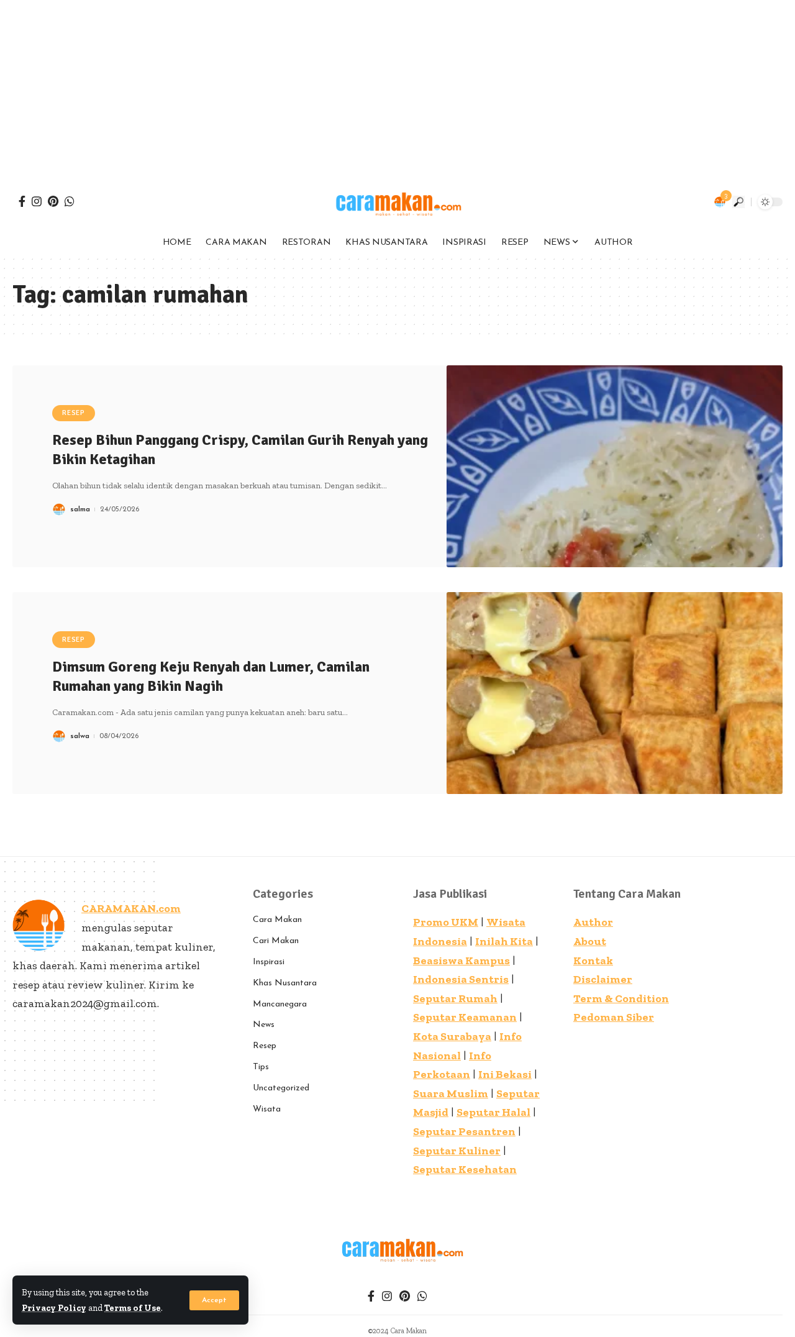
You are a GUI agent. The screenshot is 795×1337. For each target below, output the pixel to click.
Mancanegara (280, 1004)
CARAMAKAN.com (131, 908)
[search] (738, 202)
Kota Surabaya (452, 1036)
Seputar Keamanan (465, 1017)
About (589, 941)
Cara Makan (277, 919)
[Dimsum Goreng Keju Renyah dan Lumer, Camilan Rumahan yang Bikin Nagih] (615, 693)
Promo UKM (445, 922)
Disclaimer (602, 979)
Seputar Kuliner (457, 1150)
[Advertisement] (372, 87)
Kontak (593, 960)
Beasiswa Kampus (461, 960)
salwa (79, 736)
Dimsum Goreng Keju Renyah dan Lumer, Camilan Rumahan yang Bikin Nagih (211, 676)
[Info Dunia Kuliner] (397, 202)
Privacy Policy (54, 1307)
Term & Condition (621, 998)
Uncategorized (281, 1088)
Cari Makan (276, 941)
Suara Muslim (450, 1093)
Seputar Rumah (455, 998)
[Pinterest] (53, 201)
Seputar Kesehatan (465, 1169)
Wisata (267, 1109)
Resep (73, 413)
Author (593, 922)
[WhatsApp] (69, 201)
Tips (261, 1067)
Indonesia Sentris (461, 979)
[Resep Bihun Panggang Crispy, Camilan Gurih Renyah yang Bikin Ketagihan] (615, 466)
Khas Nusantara (285, 983)
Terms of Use (132, 1307)
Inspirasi (268, 962)
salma (80, 509)
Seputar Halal (493, 1112)
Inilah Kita (504, 941)
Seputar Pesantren (464, 1131)
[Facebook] (22, 201)
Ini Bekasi (505, 1074)
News (264, 1024)
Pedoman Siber (613, 1017)
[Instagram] (37, 201)
